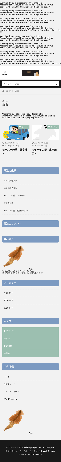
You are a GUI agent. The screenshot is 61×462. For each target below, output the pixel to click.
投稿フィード (9, 384)
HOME (8, 91)
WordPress (36, 454)
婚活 (8, 338)
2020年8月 (8, 300)
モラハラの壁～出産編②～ (44, 151)
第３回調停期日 (10, 188)
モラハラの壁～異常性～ (14, 151)
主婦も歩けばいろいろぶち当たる (39, 447)
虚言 (17, 91)
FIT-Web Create (47, 451)
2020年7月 (8, 308)
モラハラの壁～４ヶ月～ (14, 195)
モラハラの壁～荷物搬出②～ (16, 210)
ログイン (7, 376)
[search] (55, 83)
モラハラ (24, 127)
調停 (8, 353)
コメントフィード (11, 391)
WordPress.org (10, 399)
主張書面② (8, 203)
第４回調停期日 (10, 180)
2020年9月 (8, 293)
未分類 (9, 346)
